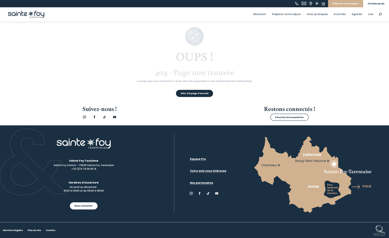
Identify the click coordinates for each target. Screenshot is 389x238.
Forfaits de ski (376, 3)
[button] (380, 14)
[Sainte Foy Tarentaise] (26, 14)
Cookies (50, 230)
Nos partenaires (201, 183)
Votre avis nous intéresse (208, 171)
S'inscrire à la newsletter (289, 117)
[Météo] (317, 3)
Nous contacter (83, 205)
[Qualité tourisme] (380, 230)
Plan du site (34, 230)
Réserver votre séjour (346, 3)
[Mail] (304, 3)
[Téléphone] (297, 3)
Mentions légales (13, 230)
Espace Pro (198, 159)
